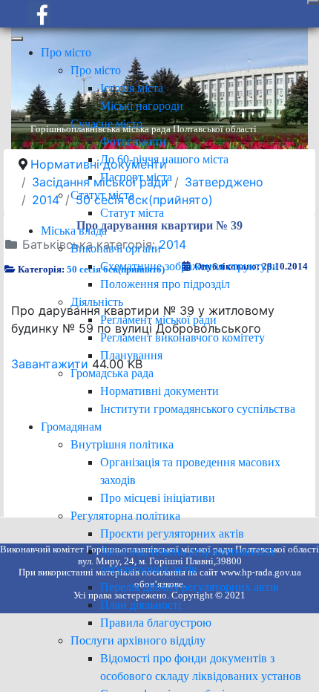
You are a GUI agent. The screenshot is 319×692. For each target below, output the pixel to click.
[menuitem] (66, 52)
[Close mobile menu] (17, 38)
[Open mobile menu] (313, 2)
